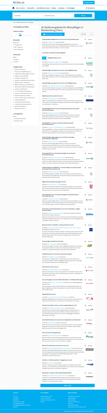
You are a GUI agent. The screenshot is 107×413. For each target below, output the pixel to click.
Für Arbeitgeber (70, 8)
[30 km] (20, 35)
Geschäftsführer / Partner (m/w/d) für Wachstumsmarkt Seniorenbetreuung (58, 123)
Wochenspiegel (72, 398)
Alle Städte (16, 398)
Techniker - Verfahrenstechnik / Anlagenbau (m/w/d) (57, 360)
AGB (65, 411)
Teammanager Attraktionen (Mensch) (52, 241)
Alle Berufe (16, 400)
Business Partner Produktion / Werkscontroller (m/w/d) (58, 225)
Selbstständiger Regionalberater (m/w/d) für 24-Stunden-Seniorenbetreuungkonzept (58, 138)
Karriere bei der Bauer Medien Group (77, 407)
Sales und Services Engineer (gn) (51, 332)
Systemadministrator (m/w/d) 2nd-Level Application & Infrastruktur (61, 320)
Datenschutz (70, 411)
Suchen (83, 15)
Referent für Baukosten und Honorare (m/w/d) (55, 345)
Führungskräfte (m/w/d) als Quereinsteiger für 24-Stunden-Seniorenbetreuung (59, 154)
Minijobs (53, 8)
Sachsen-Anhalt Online (73, 401)
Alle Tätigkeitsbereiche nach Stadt (21, 405)
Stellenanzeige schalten (46, 396)
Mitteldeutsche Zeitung (74, 396)
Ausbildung (61, 8)
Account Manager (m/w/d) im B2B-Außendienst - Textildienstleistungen (62, 279)
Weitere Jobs (67, 385)
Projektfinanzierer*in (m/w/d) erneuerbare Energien (57, 254)
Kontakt (43, 401)
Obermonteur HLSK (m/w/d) (50, 267)
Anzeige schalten (89, 2)
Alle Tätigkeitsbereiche (18, 403)
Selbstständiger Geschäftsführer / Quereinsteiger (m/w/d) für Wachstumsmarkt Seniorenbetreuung (61, 168)
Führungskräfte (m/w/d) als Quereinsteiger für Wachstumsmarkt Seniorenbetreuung (60, 195)
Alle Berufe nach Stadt (18, 401)
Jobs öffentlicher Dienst (43, 8)
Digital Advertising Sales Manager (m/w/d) (54, 182)
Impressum (78, 411)
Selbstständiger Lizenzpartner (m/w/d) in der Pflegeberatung (59, 70)
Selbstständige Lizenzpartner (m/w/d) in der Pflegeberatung (59, 83)
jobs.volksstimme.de (73, 405)
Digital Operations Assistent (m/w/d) (52, 96)
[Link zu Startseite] (19, 2)
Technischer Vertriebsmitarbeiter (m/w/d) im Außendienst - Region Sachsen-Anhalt (61, 209)
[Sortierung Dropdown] (92, 34)
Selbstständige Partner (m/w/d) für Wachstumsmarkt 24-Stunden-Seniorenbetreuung (61, 109)
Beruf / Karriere (20, 8)
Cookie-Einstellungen (87, 411)
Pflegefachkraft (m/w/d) (54, 58)
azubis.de (70, 403)
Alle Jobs (15, 396)
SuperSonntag (71, 400)
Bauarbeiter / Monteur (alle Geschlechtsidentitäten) (56, 373)
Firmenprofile (30, 8)
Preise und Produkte (46, 398)
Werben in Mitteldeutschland (48, 400)
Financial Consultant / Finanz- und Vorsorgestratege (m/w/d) (59, 305)
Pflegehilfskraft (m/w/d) (49, 294)
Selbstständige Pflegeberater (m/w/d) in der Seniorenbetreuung (60, 39)
